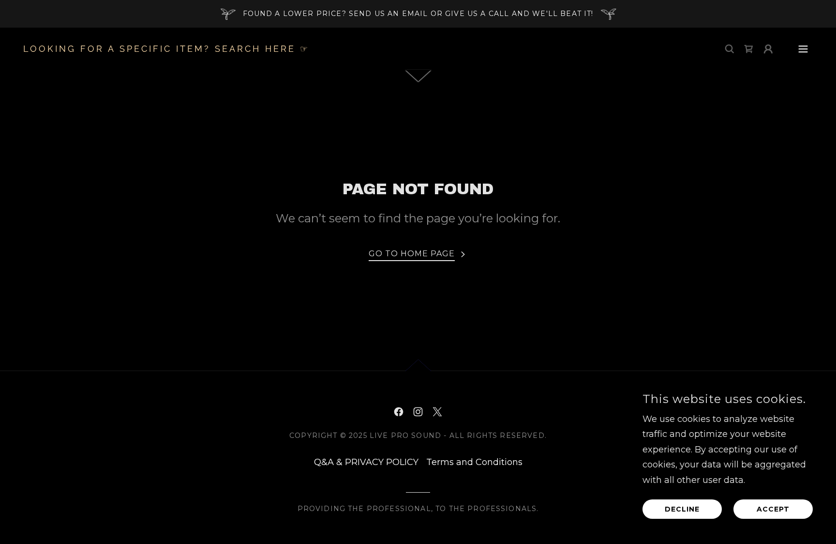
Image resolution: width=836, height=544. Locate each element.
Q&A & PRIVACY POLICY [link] (366, 462)
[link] (166, 49)
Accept (773, 509)
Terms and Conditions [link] (474, 462)
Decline (682, 509)
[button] (768, 49)
